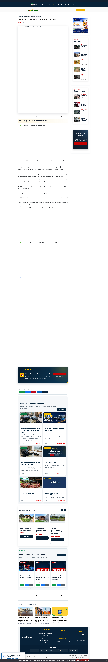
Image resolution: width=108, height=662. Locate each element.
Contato (67, 9)
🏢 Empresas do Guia (44, 650)
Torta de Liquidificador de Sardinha (83, 61)
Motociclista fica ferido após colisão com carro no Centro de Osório (84, 120)
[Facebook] (24, 116)
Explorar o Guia (61, 409)
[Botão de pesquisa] (69, 641)
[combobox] (61, 641)
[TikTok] (36, 656)
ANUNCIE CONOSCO (80, 9)
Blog (19, 22)
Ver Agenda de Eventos (60, 374)
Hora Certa (62, 9)
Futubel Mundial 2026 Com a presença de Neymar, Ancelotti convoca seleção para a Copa (59, 619)
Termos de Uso (81, 657)
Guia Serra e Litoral (54, 9)
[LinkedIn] (49, 116)
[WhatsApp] (61, 116)
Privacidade (74, 657)
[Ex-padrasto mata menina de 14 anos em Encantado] (77, 54)
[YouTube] (27, 656)
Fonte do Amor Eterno (27, 493)
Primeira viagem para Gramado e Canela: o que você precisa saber (30, 430)
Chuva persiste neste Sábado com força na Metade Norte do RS (84, 112)
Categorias (41, 9)
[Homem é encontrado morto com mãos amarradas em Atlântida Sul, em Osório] (77, 104)
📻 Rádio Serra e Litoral (34, 650)
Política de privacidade (85, 660)
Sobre (70, 655)
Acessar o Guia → (80, 143)
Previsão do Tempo (46, 623)
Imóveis (47, 9)
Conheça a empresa (61, 443)
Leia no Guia (38, 443)
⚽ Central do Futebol (73, 650)
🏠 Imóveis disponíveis (64, 650)
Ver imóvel (26, 536)
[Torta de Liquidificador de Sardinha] (77, 62)
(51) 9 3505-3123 (81, 640)
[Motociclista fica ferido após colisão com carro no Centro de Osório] (77, 119)
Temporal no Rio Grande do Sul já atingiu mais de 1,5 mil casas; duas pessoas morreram (84, 98)
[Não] (106, 660)
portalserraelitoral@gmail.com (81, 634)
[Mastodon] (32, 656)
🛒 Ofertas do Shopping (54, 650)
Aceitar (77, 660)
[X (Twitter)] (36, 116)
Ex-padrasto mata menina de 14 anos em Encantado (84, 55)
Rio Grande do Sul (28, 623)
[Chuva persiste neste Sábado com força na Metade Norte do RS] (77, 112)
